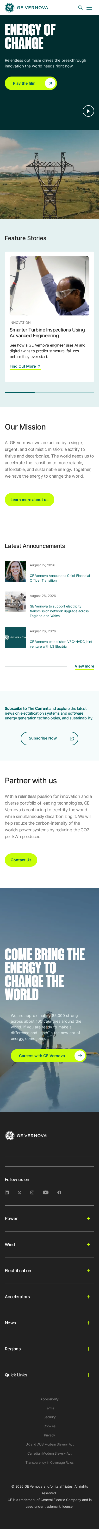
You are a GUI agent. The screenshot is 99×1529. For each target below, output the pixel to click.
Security (49, 1417)
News (10, 1322)
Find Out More (23, 366)
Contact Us (21, 859)
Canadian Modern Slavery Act (49, 1453)
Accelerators (17, 1296)
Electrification (18, 1270)
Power (11, 1218)
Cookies (49, 1426)
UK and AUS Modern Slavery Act (49, 1444)
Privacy (49, 1435)
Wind (10, 1244)
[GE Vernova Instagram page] (36, 1192)
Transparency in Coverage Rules (49, 1462)
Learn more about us (30, 499)
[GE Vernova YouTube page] (50, 1192)
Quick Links (16, 1374)
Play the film (24, 83)
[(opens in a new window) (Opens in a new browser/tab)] (63, 1192)
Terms (49, 1408)
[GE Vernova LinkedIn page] (11, 1192)
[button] (31, 83)
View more (84, 666)
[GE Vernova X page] (24, 1192)
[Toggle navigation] (89, 7)
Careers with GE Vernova (42, 1055)
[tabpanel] (49, 317)
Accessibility (49, 1399)
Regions (13, 1348)
